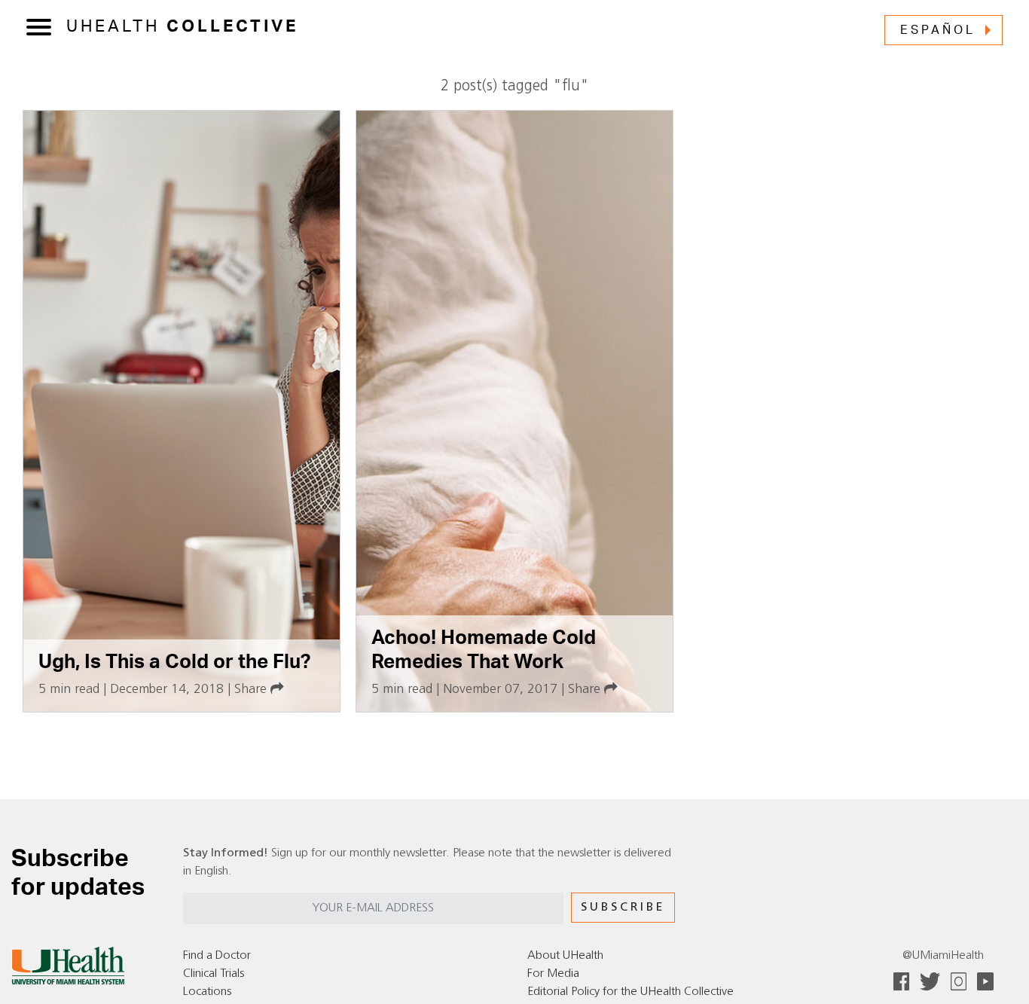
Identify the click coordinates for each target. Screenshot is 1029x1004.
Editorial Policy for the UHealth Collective (630, 992)
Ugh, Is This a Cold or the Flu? (174, 662)
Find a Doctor (217, 956)
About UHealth (565, 956)
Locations (207, 992)
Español (938, 30)
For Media (553, 974)
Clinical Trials (213, 974)
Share (252, 689)
